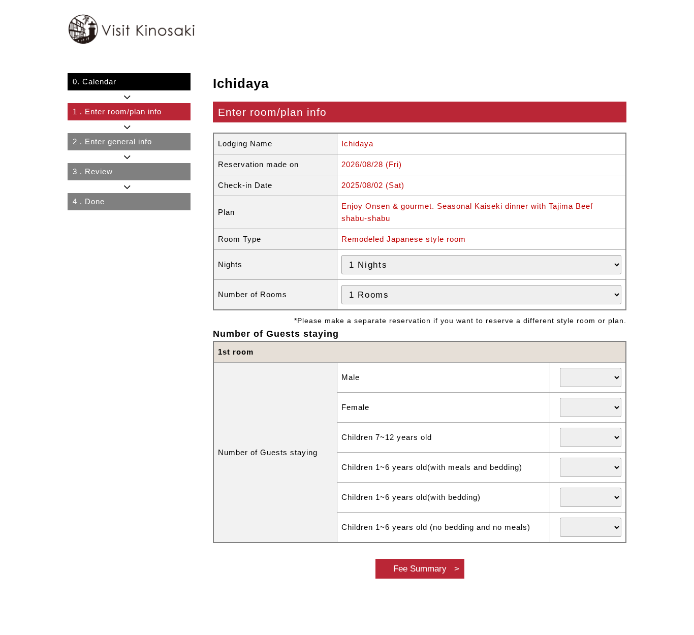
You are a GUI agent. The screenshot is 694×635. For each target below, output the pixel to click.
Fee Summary (420, 568)
